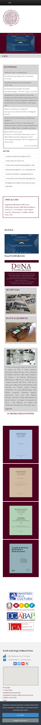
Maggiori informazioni (20, 720)
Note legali (6, 687)
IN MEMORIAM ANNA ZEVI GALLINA (19, 76)
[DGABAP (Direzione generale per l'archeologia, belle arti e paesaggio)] (21, 616)
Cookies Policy (7, 690)
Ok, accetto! (20, 715)
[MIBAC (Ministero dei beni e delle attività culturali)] (21, 596)
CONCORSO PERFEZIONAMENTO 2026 (20, 165)
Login (5, 700)
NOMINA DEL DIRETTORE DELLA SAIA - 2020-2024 (20, 183)
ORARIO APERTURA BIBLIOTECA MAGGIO (18, 157)
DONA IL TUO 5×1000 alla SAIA (16, 72)
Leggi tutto (8, 408)
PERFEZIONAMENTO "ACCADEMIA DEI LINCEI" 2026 (20, 170)
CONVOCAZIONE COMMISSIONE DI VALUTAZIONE (19, 174)
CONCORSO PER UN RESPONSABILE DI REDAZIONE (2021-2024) (20, 179)
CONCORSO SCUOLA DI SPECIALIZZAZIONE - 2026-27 (16, 161)
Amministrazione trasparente (12, 692)
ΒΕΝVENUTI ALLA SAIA (13, 132)
